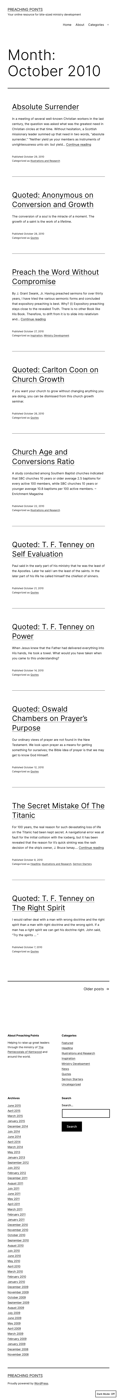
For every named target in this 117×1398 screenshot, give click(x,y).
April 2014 (14, 1141)
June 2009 (14, 1318)
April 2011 (14, 1204)
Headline (35, 863)
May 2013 (14, 1152)
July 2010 (14, 1250)
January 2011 (16, 1219)
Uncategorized (71, 1084)
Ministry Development (56, 335)
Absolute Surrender (45, 106)
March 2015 (15, 1115)
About (80, 25)
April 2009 (14, 1328)
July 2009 (14, 1312)
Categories (96, 25)
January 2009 (16, 1344)
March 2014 (15, 1147)
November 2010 (18, 1229)
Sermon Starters (82, 863)
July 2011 (13, 1188)
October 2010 (16, 1235)
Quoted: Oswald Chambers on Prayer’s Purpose (49, 718)
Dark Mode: (103, 1393)
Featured (67, 1043)
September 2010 (18, 1240)
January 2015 (16, 1121)
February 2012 (17, 1172)
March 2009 (15, 1333)
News (65, 1068)
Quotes (34, 237)
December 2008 (18, 1349)
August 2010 (16, 1245)
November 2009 (18, 1292)
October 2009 (17, 1297)
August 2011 (15, 1183)
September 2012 (18, 1162)
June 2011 (14, 1193)
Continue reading (78, 144)
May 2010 (14, 1261)
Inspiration (36, 335)
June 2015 (14, 1105)
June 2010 (14, 1255)
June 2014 (14, 1136)
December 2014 (18, 1126)
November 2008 (18, 1354)
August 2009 (16, 1307)
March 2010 (15, 1271)
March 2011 (15, 1209)
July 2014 (14, 1131)
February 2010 (17, 1276)
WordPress (41, 1383)
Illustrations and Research (45, 160)
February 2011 (17, 1214)
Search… (67, 1105)
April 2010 (14, 1266)
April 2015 (14, 1110)
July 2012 (14, 1167)
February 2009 (17, 1338)
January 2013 (16, 1157)
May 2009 (14, 1323)
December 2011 (17, 1178)
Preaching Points (25, 9)
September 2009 (18, 1302)
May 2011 (14, 1198)
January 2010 (16, 1281)
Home (67, 25)
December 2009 (18, 1287)
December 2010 (18, 1224)
